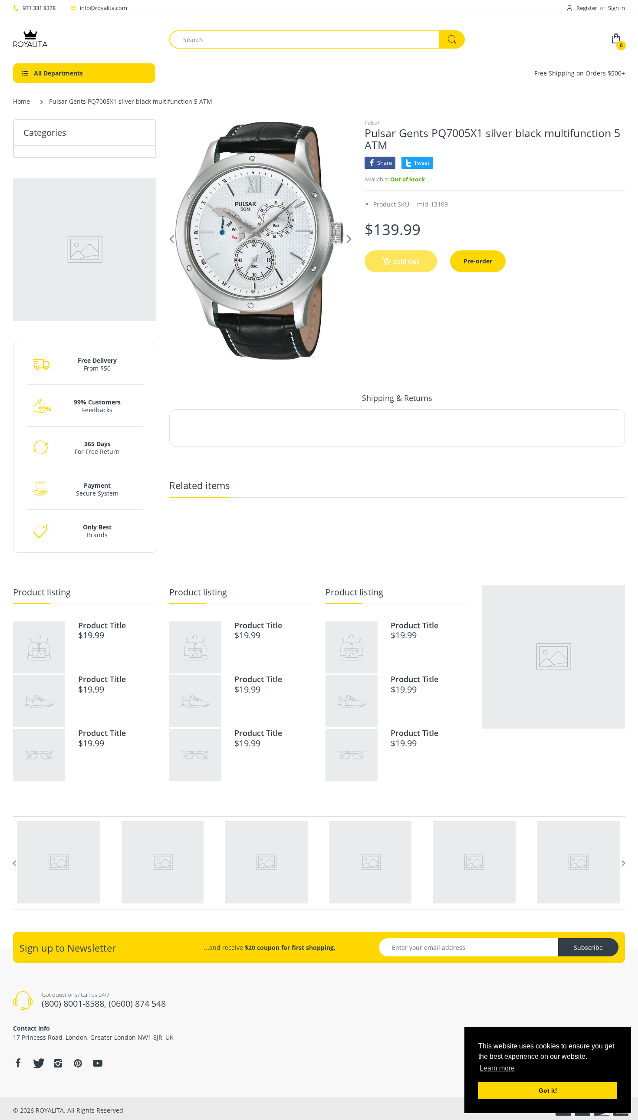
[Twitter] (38, 1063)
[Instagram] (57, 1063)
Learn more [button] (497, 1068)
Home (21, 101)
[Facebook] (18, 1063)
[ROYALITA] (30, 39)
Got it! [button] (548, 1090)
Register (587, 8)
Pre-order (478, 261)
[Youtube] (97, 1063)
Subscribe (588, 947)
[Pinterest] (77, 1063)
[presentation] (14, 863)
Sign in (616, 8)
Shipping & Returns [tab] (397, 398)
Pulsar (372, 122)
